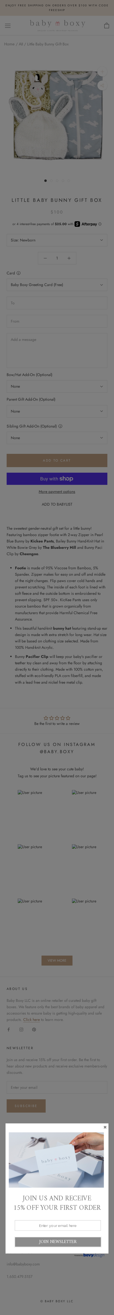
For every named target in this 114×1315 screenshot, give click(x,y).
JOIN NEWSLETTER (57, 1241)
